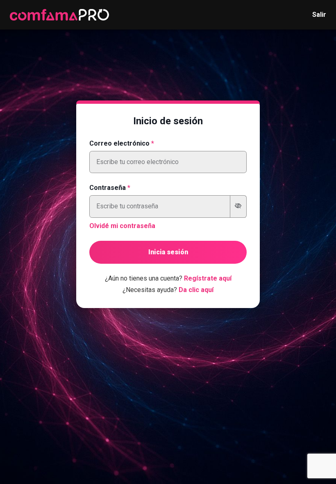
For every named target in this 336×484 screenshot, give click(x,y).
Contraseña (107, 188)
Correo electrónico (119, 143)
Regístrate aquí (208, 278)
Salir (319, 14)
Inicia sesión (168, 252)
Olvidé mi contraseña (122, 226)
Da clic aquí (196, 290)
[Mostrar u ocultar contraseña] (238, 206)
